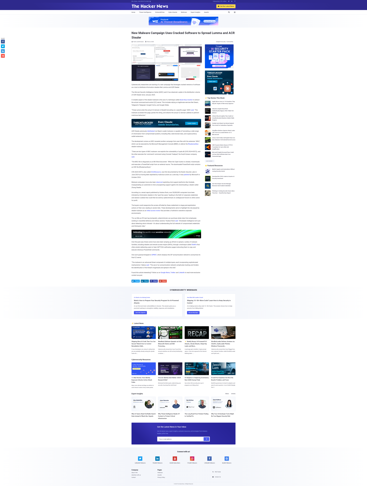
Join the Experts (140, 312)
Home (133, 12)
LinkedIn (182, 272)
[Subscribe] (206, 439)
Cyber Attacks (172, 12)
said (192, 110)
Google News (165, 272)
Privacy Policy (161, 477)
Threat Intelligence (145, 12)
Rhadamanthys (193, 144)
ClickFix (194, 244)
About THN (134, 472)
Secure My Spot (193, 312)
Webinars (184, 12)
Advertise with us (136, 475)
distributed (151, 131)
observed (159, 182)
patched (186, 175)
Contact (134, 477)
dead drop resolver (186, 100)
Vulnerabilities (160, 12)
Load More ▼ (210, 161)
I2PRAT (154, 255)
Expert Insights (195, 12)
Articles (233, 393)
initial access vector (153, 211)
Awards (206, 12)
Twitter (173, 272)
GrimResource (156, 172)
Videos (227, 393)
